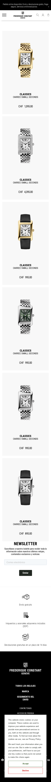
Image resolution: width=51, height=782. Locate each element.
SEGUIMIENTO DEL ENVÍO (25, 698)
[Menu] (4, 15)
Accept (25, 764)
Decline (25, 771)
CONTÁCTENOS (26, 708)
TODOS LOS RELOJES (25, 686)
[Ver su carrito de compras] (48, 15)
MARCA (25, 691)
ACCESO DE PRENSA (25, 713)
